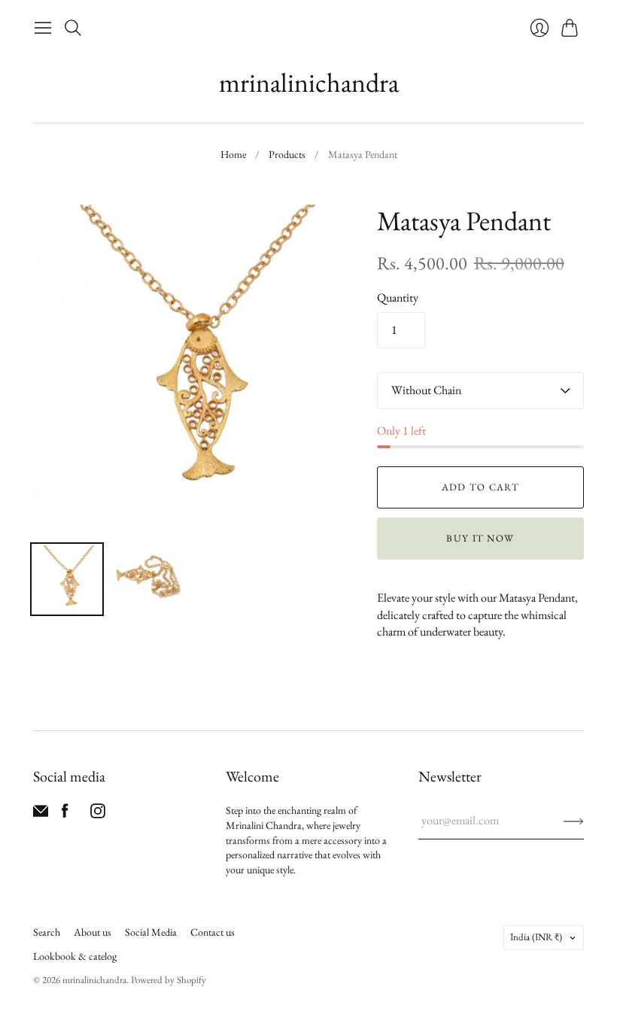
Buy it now (480, 538)
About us (92, 932)
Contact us (212, 932)
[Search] (73, 28)
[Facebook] (65, 814)
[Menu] (43, 28)
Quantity (397, 297)
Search (46, 932)
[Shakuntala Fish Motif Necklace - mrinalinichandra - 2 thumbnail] (148, 579)
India (536, 936)
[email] (40, 814)
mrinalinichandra (309, 82)
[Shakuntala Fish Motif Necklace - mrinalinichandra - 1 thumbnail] (67, 579)
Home (233, 154)
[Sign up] (574, 820)
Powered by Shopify (168, 979)
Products (287, 154)
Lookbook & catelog (75, 956)
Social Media (151, 932)
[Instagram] (97, 814)
